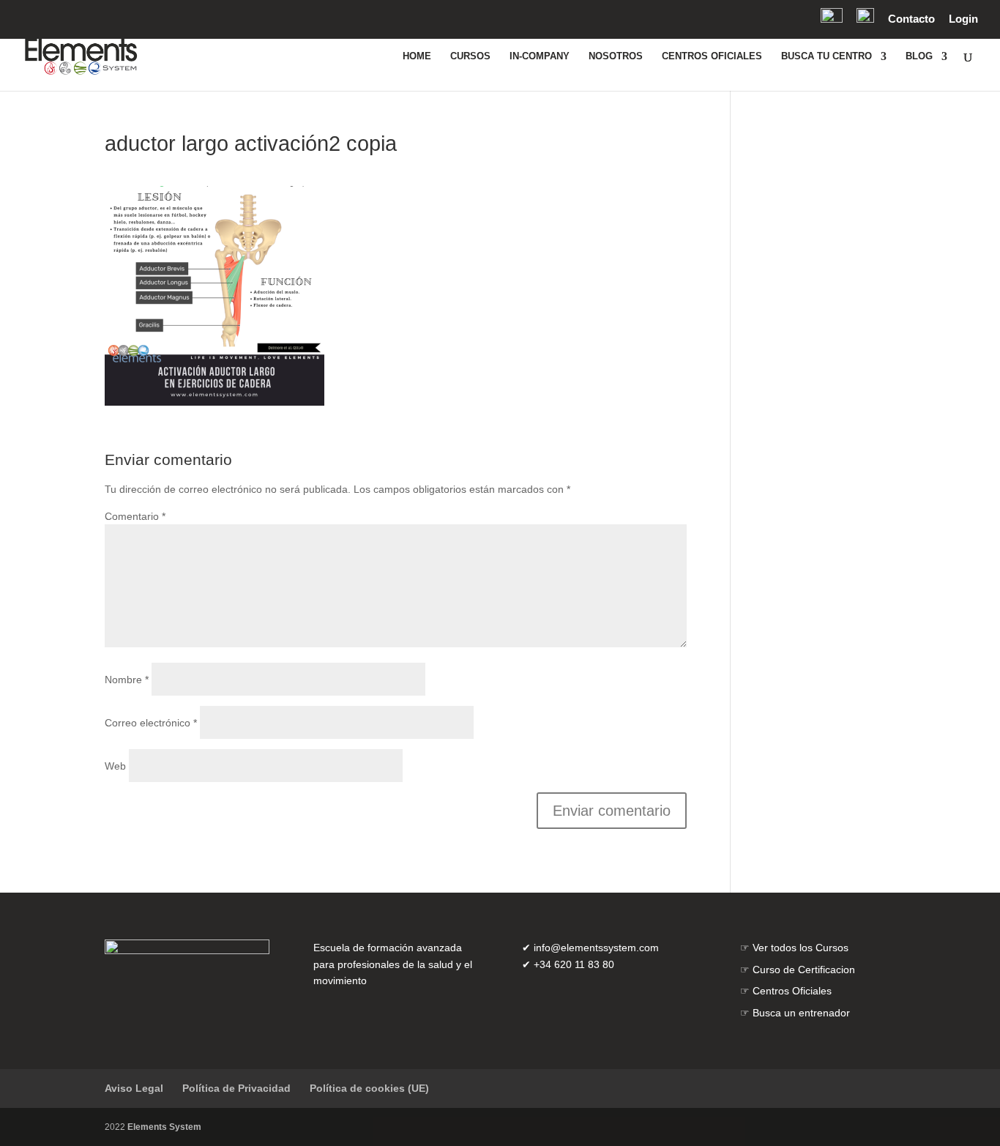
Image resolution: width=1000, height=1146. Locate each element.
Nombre (127, 679)
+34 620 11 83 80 (574, 964)
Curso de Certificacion (804, 969)
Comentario (135, 516)
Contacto (911, 19)
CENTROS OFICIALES (712, 56)
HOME (417, 56)
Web (115, 766)
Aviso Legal (134, 1088)
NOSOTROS (616, 56)
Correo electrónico (151, 723)
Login (963, 19)
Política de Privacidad (236, 1088)
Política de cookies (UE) (369, 1088)
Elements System (164, 1127)
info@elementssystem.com (596, 947)
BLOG (919, 56)
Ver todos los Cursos (800, 947)
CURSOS (470, 56)
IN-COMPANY (540, 56)
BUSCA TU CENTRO (826, 56)
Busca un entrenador (801, 1013)
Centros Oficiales (792, 991)
